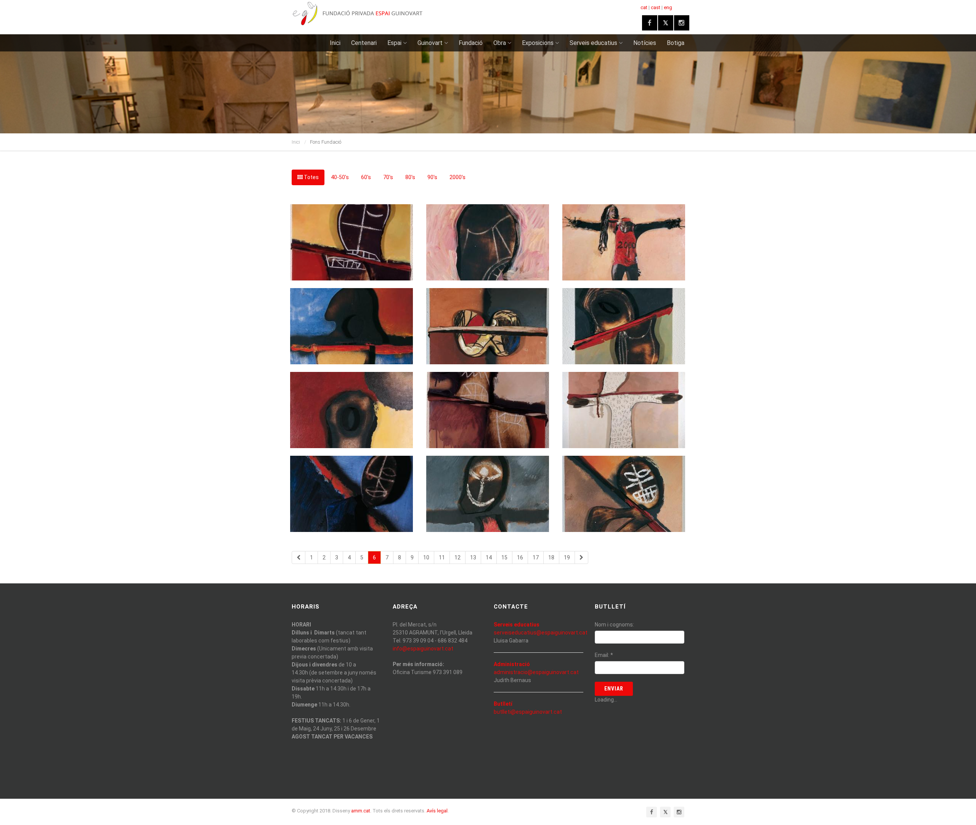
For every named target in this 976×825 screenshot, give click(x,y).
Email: (604, 655)
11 (442, 557)
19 (567, 557)
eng (668, 7)
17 (536, 557)
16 (520, 557)
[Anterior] (298, 557)
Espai (394, 42)
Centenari (364, 42)
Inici (335, 42)
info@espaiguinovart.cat (423, 649)
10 (426, 557)
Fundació (471, 42)
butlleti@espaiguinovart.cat (528, 712)
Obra (499, 42)
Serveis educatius (593, 42)
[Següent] (581, 557)
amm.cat (360, 811)
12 (457, 557)
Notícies (644, 42)
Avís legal (437, 811)
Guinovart (430, 42)
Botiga (675, 42)
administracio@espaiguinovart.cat (536, 672)
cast (655, 7)
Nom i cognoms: (614, 625)
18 (551, 557)
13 (473, 557)
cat (643, 7)
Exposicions (538, 42)
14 (489, 557)
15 (504, 557)
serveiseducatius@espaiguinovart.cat (541, 633)
